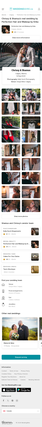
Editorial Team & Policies (10, 380)
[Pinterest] (12, 400)
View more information (21, 38)
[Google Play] (24, 391)
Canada (9, 411)
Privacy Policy (25, 371)
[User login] (39, 9)
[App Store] (9, 391)
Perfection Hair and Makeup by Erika (28, 15)
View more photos (21, 216)
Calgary (11, 15)
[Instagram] (17, 400)
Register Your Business (9, 377)
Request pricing (21, 357)
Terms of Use (14, 371)
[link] (20, 333)
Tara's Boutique (9, 269)
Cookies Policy (6, 374)
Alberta (4, 15)
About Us (22, 377)
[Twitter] (8, 400)
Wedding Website (34, 380)
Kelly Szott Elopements (12, 231)
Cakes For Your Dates (11, 256)
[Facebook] (3, 400)
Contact (4, 371)
